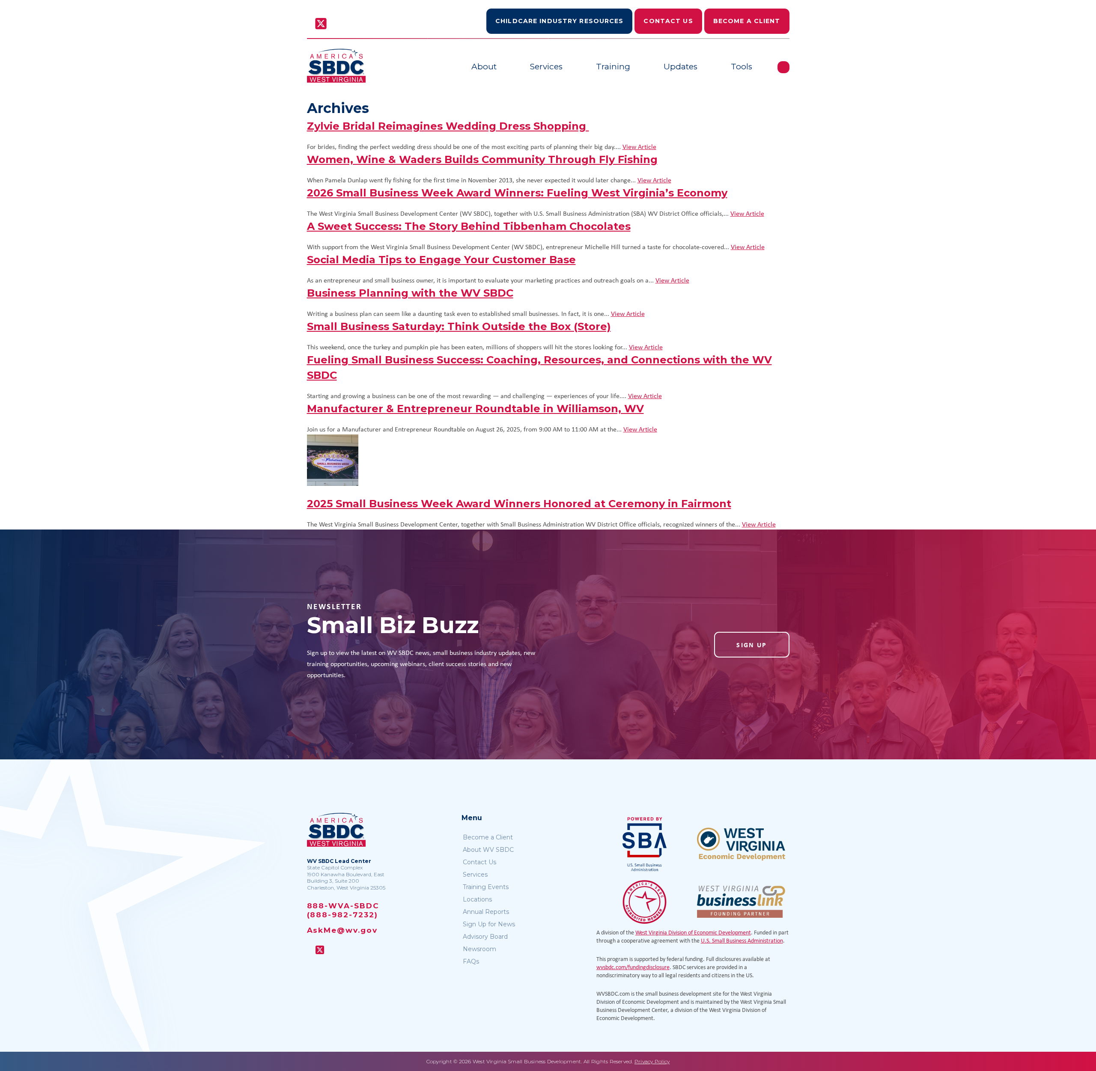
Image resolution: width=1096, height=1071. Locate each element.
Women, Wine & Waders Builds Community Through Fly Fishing (482, 159)
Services (546, 66)
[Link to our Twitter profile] (321, 24)
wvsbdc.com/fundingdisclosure (633, 967)
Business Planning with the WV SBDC (410, 293)
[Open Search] (783, 67)
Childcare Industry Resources (559, 21)
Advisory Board (485, 936)
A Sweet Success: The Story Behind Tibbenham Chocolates (469, 226)
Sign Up (751, 644)
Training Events (486, 887)
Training (613, 66)
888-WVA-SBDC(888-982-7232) (343, 910)
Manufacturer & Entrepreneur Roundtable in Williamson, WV (475, 408)
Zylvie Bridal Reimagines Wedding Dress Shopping (448, 126)
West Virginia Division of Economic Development (693, 932)
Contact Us (668, 21)
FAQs (471, 961)
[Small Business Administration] (644, 844)
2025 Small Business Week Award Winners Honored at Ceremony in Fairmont (519, 503)
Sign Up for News (489, 924)
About (484, 66)
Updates (680, 66)
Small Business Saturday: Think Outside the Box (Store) (459, 326)
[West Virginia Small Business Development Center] (336, 66)
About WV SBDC (488, 850)
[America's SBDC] (644, 902)
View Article (639, 146)
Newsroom (479, 949)
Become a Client (746, 21)
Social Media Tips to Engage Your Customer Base (441, 259)
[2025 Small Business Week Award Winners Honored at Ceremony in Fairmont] (548, 460)
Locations (477, 899)
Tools (741, 66)
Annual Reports (486, 912)
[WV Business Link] (741, 901)
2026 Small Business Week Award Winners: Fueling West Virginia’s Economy (517, 193)
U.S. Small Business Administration (742, 940)
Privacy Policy (652, 1061)
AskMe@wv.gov (342, 930)
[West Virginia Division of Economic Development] (741, 844)
